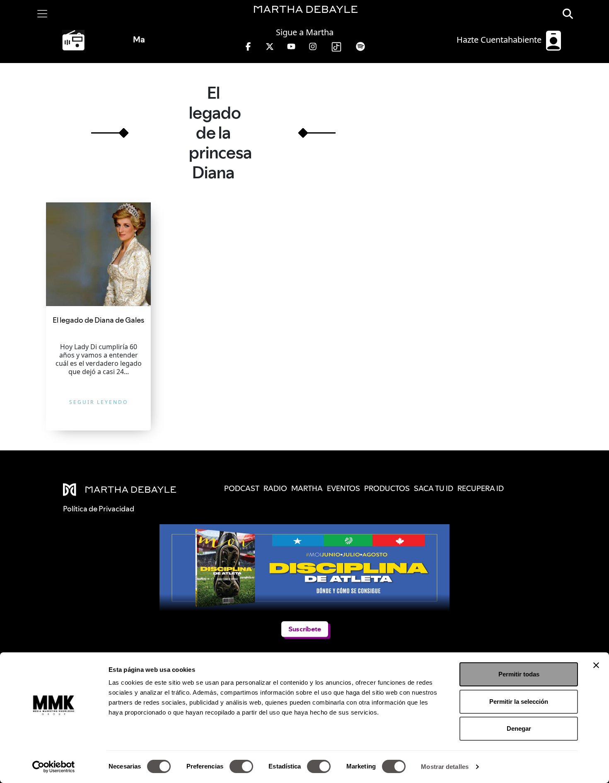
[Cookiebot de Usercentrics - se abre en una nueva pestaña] (53, 767)
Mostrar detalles (445, 766)
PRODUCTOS (387, 488)
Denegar (519, 728)
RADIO (275, 488)
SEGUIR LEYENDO (98, 402)
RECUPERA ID (480, 488)
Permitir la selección (518, 701)
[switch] (241, 766)
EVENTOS (343, 488)
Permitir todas (518, 674)
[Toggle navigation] (42, 13)
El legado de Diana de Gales (98, 320)
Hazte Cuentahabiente (500, 39)
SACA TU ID (433, 488)
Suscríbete (304, 628)
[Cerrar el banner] (596, 665)
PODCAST (241, 488)
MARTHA (307, 488)
